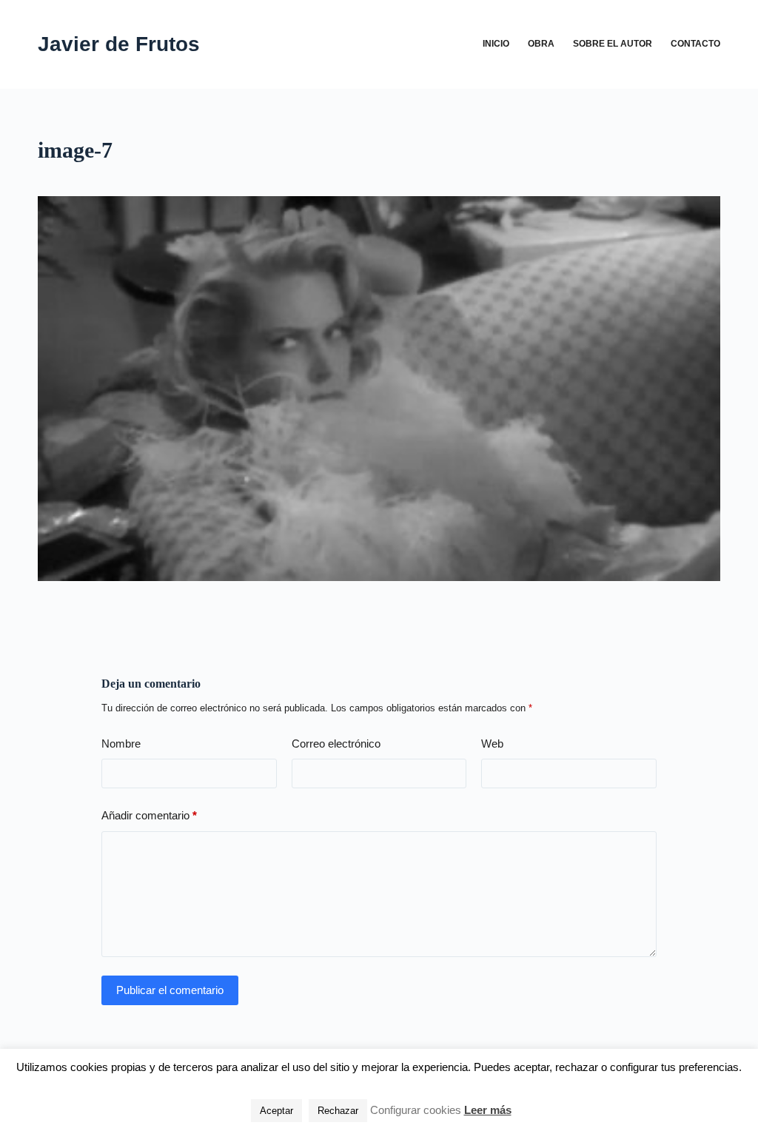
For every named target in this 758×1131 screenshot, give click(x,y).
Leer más (488, 1110)
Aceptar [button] (276, 1110)
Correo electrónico (336, 743)
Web (492, 743)
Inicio (496, 43)
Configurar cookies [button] (415, 1110)
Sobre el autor (612, 43)
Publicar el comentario (170, 990)
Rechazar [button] (338, 1110)
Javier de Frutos (119, 44)
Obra (541, 43)
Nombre (121, 743)
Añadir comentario (149, 815)
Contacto (695, 43)
